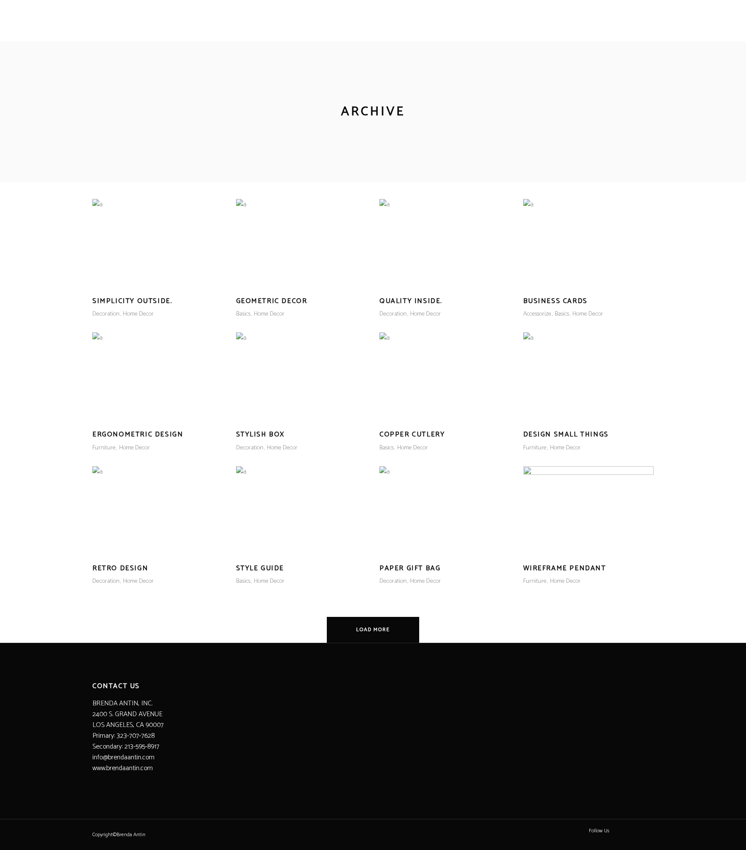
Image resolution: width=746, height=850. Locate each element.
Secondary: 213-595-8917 (125, 746)
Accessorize (537, 314)
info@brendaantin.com (123, 757)
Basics (243, 314)
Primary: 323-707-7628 (123, 736)
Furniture (104, 448)
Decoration (106, 314)
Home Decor (138, 314)
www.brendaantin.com (122, 768)
